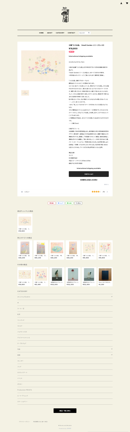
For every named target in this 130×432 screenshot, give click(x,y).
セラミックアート (22, 372)
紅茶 (18, 314)
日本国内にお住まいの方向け (88, 180)
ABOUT (49, 33)
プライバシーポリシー (24, 421)
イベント (19, 378)
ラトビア (19, 326)
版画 (18, 355)
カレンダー (20, 361)
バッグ (19, 366)
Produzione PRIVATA (24, 390)
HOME (41, 33)
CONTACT (71, 33)
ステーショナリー (22, 401)
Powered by (63, 428)
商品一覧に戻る (65, 411)
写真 (18, 349)
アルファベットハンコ (23, 337)
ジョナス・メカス (22, 332)
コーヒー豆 (20, 308)
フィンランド (20, 320)
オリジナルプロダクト (23, 297)
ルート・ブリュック (22, 396)
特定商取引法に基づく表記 (40, 421)
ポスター (20, 384)
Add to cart (89, 174)
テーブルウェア (21, 343)
